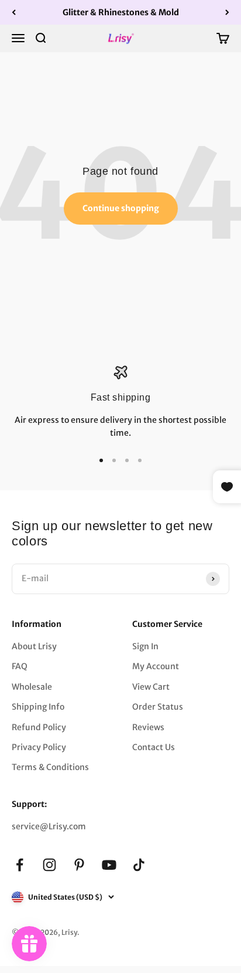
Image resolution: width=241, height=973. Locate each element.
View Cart (151, 687)
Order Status (157, 706)
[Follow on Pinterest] (79, 865)
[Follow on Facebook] (19, 865)
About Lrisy (34, 646)
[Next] (227, 12)
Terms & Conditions (50, 767)
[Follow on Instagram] (49, 865)
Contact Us (153, 747)
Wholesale (32, 687)
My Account (155, 666)
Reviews (148, 727)
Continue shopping (120, 208)
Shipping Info (38, 706)
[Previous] (14, 12)
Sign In (145, 646)
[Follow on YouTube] (109, 865)
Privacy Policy (39, 747)
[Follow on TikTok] (139, 865)
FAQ (19, 666)
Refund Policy (39, 727)
